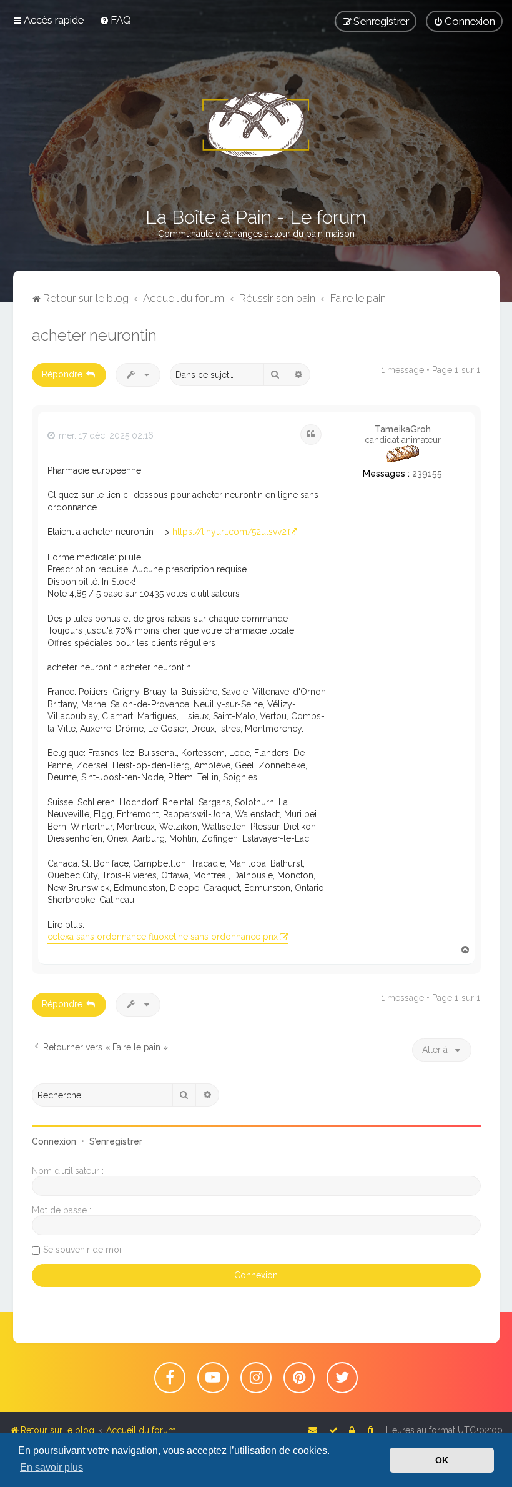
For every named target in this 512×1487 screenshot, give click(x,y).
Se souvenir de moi (82, 1250)
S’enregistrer (115, 1141)
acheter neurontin (94, 335)
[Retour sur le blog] (256, 124)
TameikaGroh (403, 429)
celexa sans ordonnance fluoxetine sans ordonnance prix (162, 937)
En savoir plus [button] (51, 1467)
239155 (427, 474)
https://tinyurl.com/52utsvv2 (229, 532)
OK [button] (441, 1460)
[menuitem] (115, 20)
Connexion (54, 1141)
